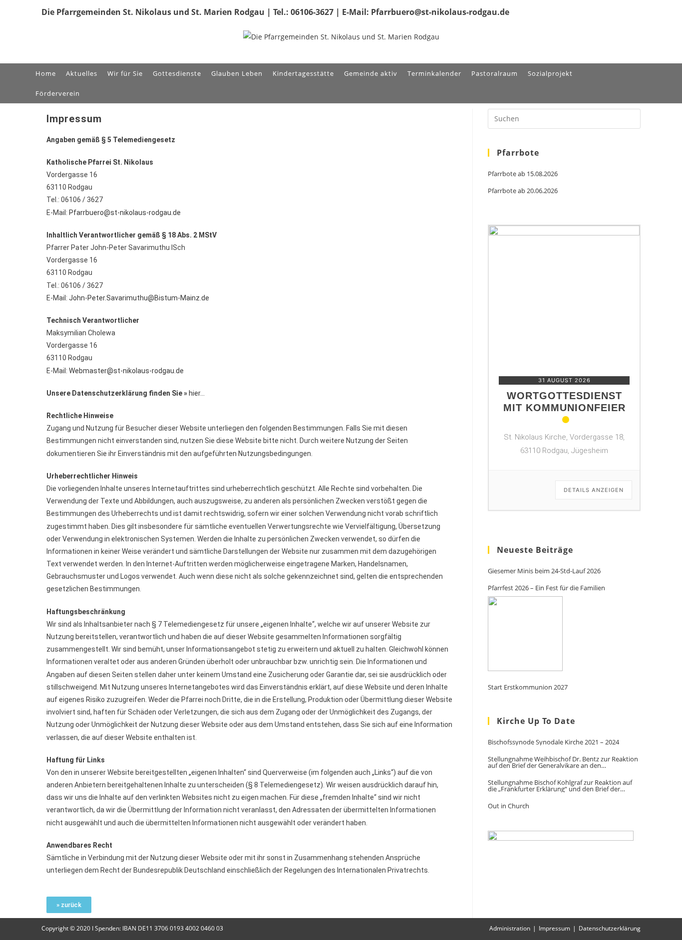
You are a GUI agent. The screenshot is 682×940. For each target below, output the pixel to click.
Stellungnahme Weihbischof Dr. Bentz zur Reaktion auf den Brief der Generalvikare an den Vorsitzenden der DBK (563, 762)
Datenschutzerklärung (610, 928)
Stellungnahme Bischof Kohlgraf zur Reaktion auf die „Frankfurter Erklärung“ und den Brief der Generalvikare (560, 785)
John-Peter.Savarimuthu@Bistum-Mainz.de (139, 298)
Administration (509, 928)
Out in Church (508, 806)
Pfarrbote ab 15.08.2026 (523, 174)
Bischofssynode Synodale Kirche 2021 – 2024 (553, 742)
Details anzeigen (594, 489)
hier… (197, 393)
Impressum (554, 928)
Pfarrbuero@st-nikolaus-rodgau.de (125, 213)
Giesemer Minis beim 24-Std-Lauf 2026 (544, 571)
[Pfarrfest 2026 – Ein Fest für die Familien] (525, 633)
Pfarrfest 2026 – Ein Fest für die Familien (546, 588)
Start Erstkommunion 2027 (528, 687)
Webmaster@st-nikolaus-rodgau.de (126, 371)
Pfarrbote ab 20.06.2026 (523, 191)
